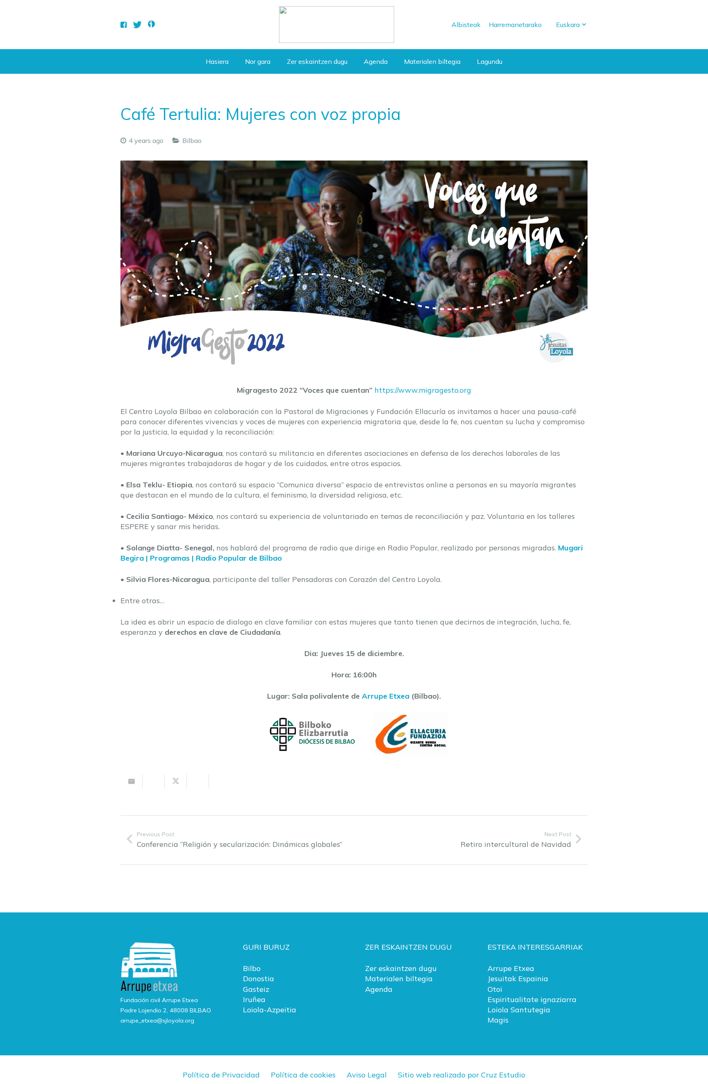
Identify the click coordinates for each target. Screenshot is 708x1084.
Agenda (379, 989)
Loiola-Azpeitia (269, 1009)
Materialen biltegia (399, 978)
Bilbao (192, 140)
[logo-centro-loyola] (336, 24)
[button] (571, 24)
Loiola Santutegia (519, 1009)
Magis (498, 1020)
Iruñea (254, 999)
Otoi (495, 989)
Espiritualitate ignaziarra (532, 999)
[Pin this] (220, 781)
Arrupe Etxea (385, 696)
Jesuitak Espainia (518, 978)
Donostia (258, 978)
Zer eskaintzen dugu (401, 968)
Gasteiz (256, 989)
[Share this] (154, 781)
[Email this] (131, 781)
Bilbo (252, 968)
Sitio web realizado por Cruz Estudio (461, 1074)
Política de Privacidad (221, 1074)
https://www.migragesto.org (422, 390)
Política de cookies (303, 1074)
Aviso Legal (367, 1074)
